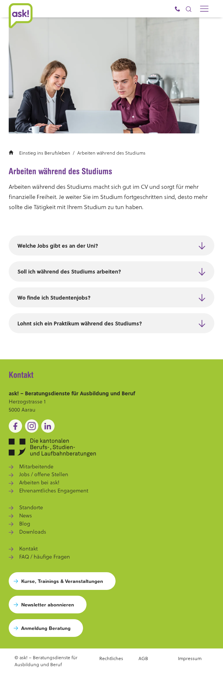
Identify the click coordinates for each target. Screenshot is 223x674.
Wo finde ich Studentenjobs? (54, 297)
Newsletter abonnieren (47, 604)
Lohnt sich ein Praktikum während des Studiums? (79, 323)
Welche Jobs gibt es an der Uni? (57, 245)
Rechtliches (111, 658)
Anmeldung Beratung (46, 628)
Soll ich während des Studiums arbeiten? (69, 271)
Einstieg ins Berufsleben (44, 153)
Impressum (190, 658)
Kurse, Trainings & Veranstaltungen (62, 581)
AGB (143, 658)
